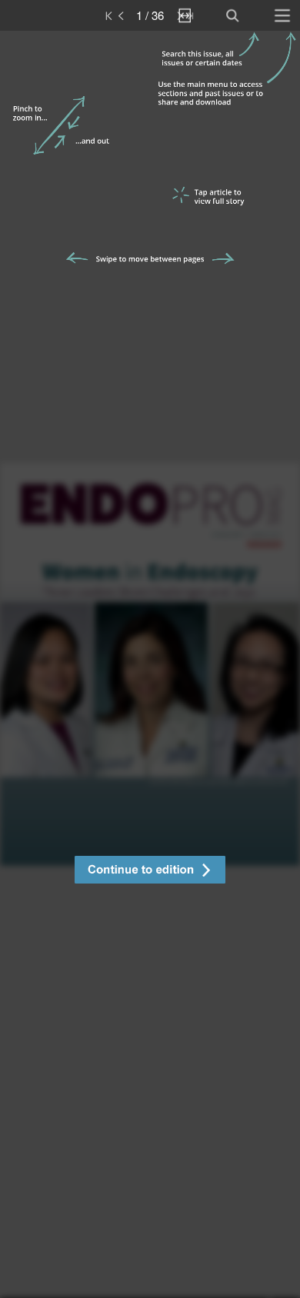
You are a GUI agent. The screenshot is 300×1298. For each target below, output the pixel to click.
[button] (150, 871)
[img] (150, 664)
